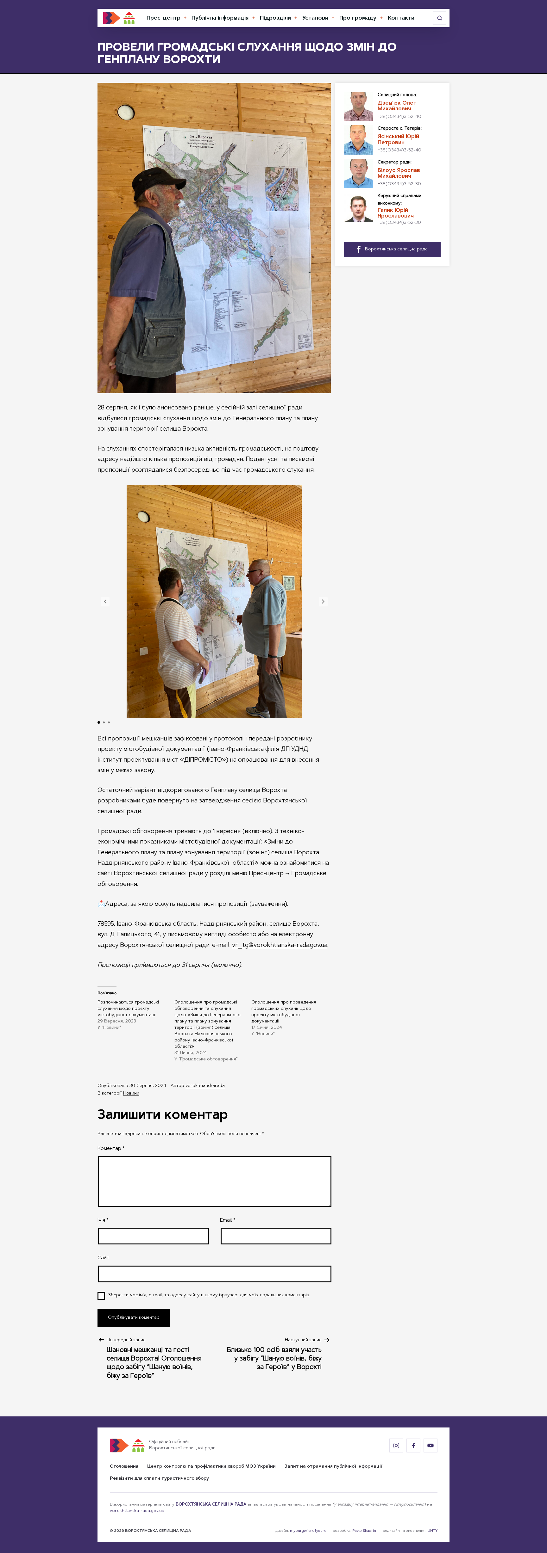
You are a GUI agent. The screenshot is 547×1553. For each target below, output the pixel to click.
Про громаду (357, 18)
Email (228, 1220)
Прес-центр (163, 18)
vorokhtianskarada (205, 1086)
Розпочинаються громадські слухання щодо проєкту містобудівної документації (128, 1008)
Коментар (111, 1148)
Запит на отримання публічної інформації (333, 1466)
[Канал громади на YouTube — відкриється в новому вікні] (430, 1445)
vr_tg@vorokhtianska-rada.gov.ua (279, 945)
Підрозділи (275, 18)
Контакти (401, 18)
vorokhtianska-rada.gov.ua (137, 1511)
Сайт (103, 1258)
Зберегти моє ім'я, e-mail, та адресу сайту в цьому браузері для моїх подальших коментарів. (209, 1295)
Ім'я (103, 1220)
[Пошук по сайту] (439, 18)
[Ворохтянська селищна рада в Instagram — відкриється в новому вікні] (396, 1445)
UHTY (432, 1531)
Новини (131, 1093)
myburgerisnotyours (308, 1531)
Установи (315, 18)
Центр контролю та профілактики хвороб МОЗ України (211, 1466)
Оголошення (124, 1466)
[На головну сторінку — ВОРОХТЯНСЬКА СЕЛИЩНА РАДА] (119, 18)
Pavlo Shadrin (364, 1531)
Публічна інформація (220, 18)
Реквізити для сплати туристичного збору (159, 1478)
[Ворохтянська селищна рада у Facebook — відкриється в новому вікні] (413, 1445)
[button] (105, 601)
